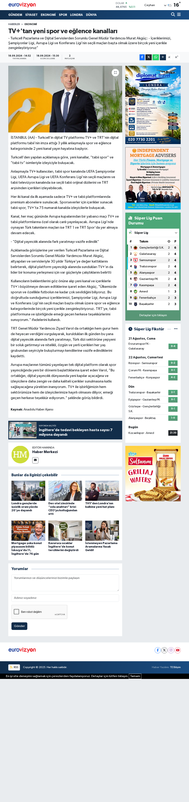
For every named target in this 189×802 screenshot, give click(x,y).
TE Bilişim (175, 667)
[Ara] (173, 15)
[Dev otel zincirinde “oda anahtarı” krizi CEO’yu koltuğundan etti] (65, 490)
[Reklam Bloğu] (153, 104)
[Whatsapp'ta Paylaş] (155, 57)
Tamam (135, 676)
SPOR (63, 14)
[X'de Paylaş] (148, 57)
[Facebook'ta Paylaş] (142, 57)
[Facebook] (158, 650)
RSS (15, 667)
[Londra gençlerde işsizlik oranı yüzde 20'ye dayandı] (28, 490)
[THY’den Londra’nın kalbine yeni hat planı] (102, 490)
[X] (164, 650)
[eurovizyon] (22, 5)
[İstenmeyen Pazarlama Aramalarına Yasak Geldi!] (102, 530)
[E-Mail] (35, 460)
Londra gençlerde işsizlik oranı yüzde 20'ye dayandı (24, 507)
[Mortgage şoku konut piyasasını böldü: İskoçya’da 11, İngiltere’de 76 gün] (28, 530)
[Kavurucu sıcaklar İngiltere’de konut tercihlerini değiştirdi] (65, 530)
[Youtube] (178, 650)
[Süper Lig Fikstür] (176, 329)
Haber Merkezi (45, 452)
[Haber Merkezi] (20, 454)
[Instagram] (171, 650)
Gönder (19, 626)
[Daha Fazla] (163, 57)
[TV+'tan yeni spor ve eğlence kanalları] (65, 99)
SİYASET (31, 14)
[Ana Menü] (178, 15)
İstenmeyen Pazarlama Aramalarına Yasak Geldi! (101, 547)
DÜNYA (91, 14)
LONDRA (76, 14)
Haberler (14, 24)
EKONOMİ (48, 14)
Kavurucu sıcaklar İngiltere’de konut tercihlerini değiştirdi (63, 547)
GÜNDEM (15, 14)
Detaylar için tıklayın (153, 315)
